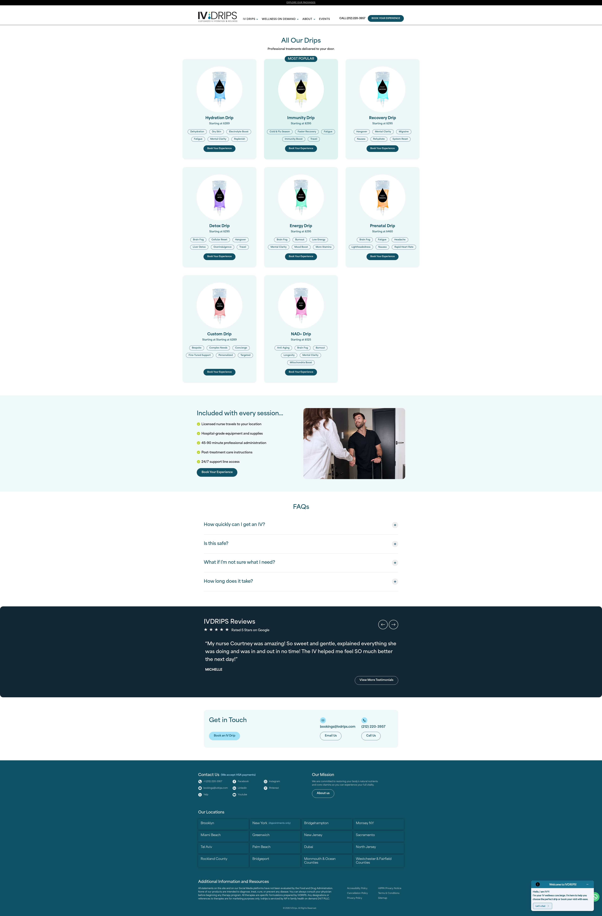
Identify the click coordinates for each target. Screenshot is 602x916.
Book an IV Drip (224, 735)
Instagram (274, 781)
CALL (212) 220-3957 (352, 18)
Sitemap (382, 898)
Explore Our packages (301, 3)
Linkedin (242, 788)
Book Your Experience (386, 18)
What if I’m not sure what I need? (239, 562)
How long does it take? (228, 581)
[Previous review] (383, 624)
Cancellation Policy (357, 893)
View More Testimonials (376, 680)
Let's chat (540, 906)
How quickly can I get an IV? (234, 525)
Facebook (243, 781)
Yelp (205, 795)
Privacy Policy (354, 898)
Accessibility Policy (357, 888)
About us (323, 793)
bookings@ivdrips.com (215, 788)
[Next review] (393, 624)
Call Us (371, 735)
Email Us (331, 735)
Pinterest (274, 788)
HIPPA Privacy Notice (389, 888)
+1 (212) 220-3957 (212, 781)
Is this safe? (216, 544)
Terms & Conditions (388, 893)
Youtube (242, 795)
